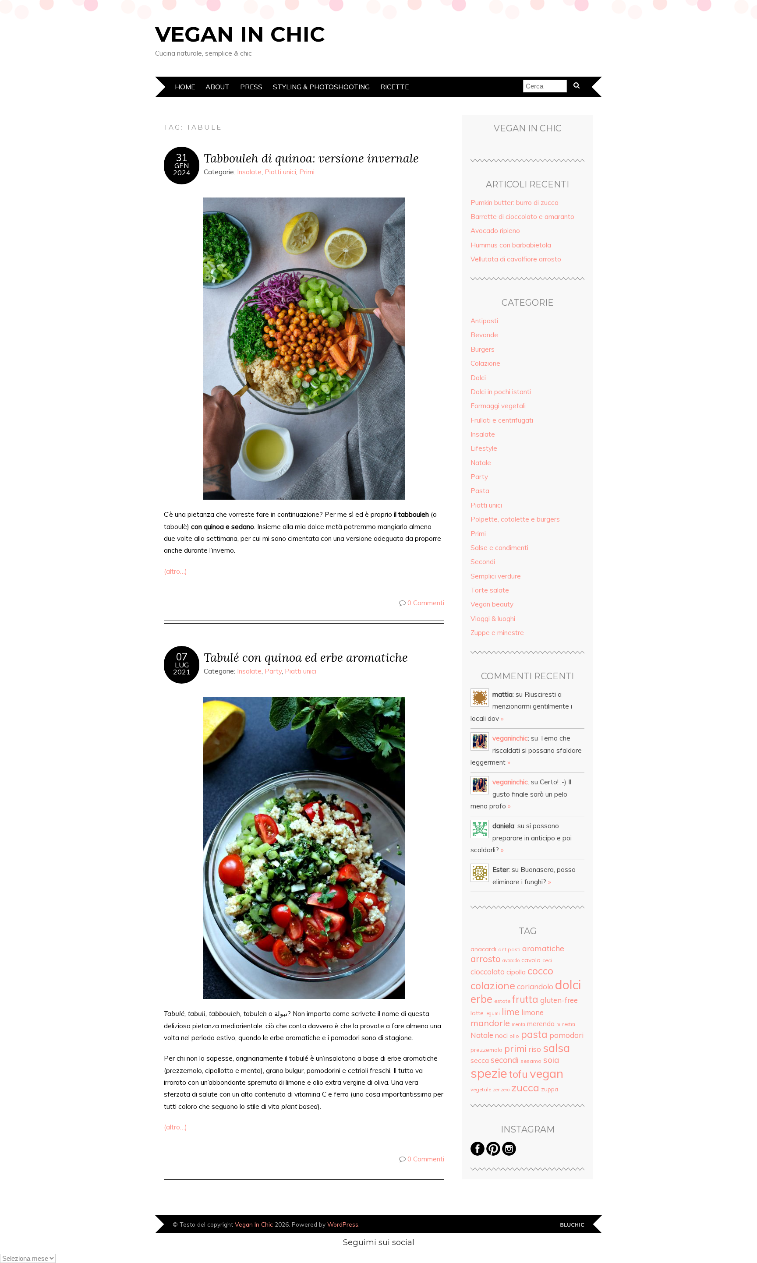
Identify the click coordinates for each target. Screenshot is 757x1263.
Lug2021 (182, 668)
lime (511, 1011)
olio (514, 1036)
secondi (505, 1060)
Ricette (394, 87)
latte (477, 1013)
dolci (568, 984)
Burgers (482, 349)
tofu (518, 1073)
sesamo (530, 1061)
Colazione (485, 363)
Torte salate (489, 590)
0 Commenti (425, 603)
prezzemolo (486, 1049)
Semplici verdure (495, 576)
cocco (540, 970)
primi (515, 1048)
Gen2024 (182, 169)
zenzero (501, 1090)
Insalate (249, 172)
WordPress (342, 1224)
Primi (307, 172)
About (217, 87)
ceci (547, 960)
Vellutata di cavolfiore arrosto (515, 259)
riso (534, 1049)
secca (479, 1060)
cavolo (531, 960)
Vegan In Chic (240, 34)
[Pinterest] (493, 1153)
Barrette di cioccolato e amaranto (522, 216)
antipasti (509, 949)
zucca (525, 1087)
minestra (565, 1024)
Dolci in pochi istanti (500, 392)
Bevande (484, 335)
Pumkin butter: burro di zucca (514, 202)
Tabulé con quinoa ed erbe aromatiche (306, 657)
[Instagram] (509, 1153)
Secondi (482, 561)
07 (181, 657)
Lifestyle (483, 448)
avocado (511, 960)
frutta (525, 999)
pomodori (566, 1035)
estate (502, 1001)
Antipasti (484, 321)
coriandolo (535, 986)
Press (251, 87)
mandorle (490, 1022)
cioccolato (487, 971)
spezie (488, 1073)
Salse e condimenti (499, 547)
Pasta (479, 491)
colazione (492, 985)
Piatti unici (280, 172)
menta (518, 1024)
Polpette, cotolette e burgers (515, 519)
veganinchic (510, 738)
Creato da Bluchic (572, 1225)
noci (501, 1035)
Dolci (478, 378)
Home (185, 87)
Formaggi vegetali (498, 406)
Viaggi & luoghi (492, 618)
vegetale (480, 1089)
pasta (534, 1034)
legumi (492, 1013)
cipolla (516, 971)
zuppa (549, 1089)
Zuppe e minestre (497, 632)
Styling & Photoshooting (321, 87)
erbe (481, 998)
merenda (541, 1023)
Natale (480, 463)
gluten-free (559, 1000)
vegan (546, 1073)
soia (551, 1060)
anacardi (483, 949)
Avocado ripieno (495, 230)
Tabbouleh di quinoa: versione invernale (311, 158)
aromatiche (543, 948)
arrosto (485, 958)
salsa (556, 1048)
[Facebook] (477, 1153)
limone (532, 1012)
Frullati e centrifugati (501, 420)
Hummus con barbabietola (510, 245)
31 (181, 158)
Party (273, 671)
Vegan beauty (491, 604)
